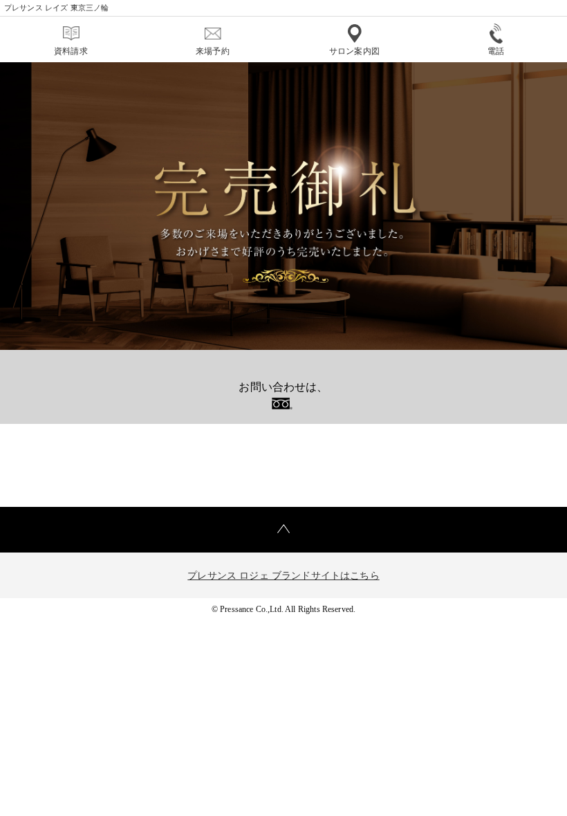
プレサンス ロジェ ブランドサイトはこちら (283, 576)
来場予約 (213, 51)
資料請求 (71, 51)
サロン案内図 (354, 51)
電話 (495, 51)
